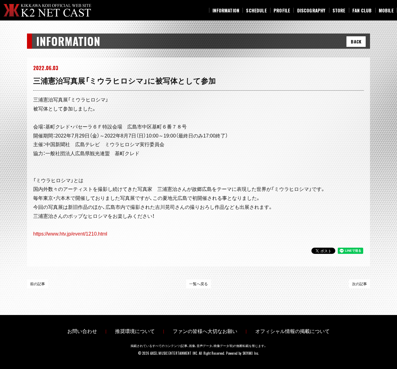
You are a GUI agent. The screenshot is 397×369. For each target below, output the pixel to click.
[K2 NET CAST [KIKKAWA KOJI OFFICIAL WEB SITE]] (52, 10)
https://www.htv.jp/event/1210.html (70, 233)
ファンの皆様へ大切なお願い (205, 331)
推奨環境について (135, 331)
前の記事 (37, 284)
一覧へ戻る (198, 284)
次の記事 (359, 284)
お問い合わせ (82, 331)
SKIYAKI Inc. (251, 353)
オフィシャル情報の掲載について (292, 331)
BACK (356, 41)
